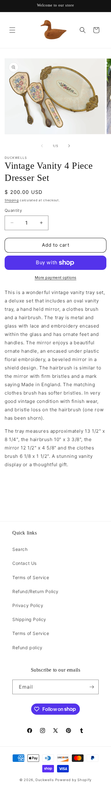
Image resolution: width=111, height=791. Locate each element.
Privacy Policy (27, 605)
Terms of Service (30, 577)
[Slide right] (69, 146)
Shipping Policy (29, 619)
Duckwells (44, 780)
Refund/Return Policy (35, 591)
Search (20, 549)
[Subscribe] (91, 687)
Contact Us (24, 563)
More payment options (55, 277)
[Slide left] (42, 146)
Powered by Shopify (73, 780)
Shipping (12, 200)
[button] (12, 30)
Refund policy (27, 647)
